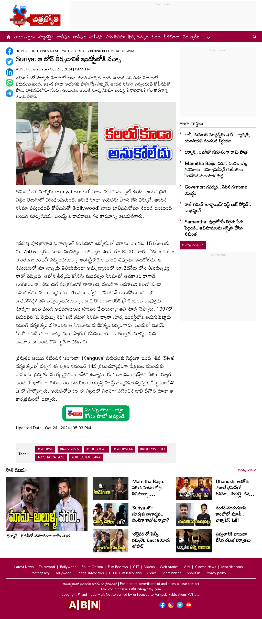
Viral (187, 566)
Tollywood (47, 566)
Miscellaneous (232, 566)
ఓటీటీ (156, 36)
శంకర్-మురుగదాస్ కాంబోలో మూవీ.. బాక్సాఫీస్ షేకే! (231, 513)
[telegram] (9, 93)
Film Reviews (118, 566)
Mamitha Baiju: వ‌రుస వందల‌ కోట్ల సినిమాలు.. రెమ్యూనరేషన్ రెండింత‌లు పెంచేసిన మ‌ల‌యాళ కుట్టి (216, 169)
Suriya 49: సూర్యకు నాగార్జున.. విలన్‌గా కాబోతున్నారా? (151, 513)
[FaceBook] (9, 51)
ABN (20, 69)
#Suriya (45, 449)
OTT (136, 566)
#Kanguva (69, 449)
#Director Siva (86, 457)
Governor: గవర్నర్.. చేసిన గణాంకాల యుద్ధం (216, 189)
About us (194, 573)
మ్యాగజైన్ (45, 36)
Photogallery (40, 573)
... (205, 36)
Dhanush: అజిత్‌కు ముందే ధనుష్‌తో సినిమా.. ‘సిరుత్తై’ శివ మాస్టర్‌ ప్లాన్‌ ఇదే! (232, 490)
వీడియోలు (172, 36)
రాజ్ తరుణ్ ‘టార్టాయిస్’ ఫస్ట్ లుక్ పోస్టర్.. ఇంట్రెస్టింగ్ (218, 207)
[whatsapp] (9, 83)
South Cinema (40, 51)
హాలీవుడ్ (96, 36)
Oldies (152, 573)
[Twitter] (9, 62)
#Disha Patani (51, 457)
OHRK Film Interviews (125, 573)
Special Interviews (90, 573)
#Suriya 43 (96, 449)
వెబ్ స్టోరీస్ (191, 36)
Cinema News (205, 566)
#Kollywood (152, 449)
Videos (149, 566)
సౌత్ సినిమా (115, 36)
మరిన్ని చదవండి (192, 245)
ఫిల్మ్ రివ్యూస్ (138, 36)
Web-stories (169, 566)
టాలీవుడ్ (63, 36)
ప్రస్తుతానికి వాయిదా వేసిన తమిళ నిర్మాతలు (233, 536)
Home (20, 51)
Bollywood (68, 566)
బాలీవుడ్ (79, 36)
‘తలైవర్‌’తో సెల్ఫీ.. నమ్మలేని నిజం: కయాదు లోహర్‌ (151, 540)
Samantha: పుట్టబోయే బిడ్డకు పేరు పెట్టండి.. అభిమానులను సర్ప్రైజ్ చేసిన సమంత (214, 227)
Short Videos (171, 573)
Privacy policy (216, 573)
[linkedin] (9, 72)
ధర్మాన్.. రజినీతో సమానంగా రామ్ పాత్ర (216, 151)
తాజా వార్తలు (24, 36)
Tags (22, 453)
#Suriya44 (123, 449)
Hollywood (63, 573)
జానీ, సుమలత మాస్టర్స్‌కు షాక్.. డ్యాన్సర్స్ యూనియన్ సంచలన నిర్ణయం (217, 137)
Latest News (24, 566)
